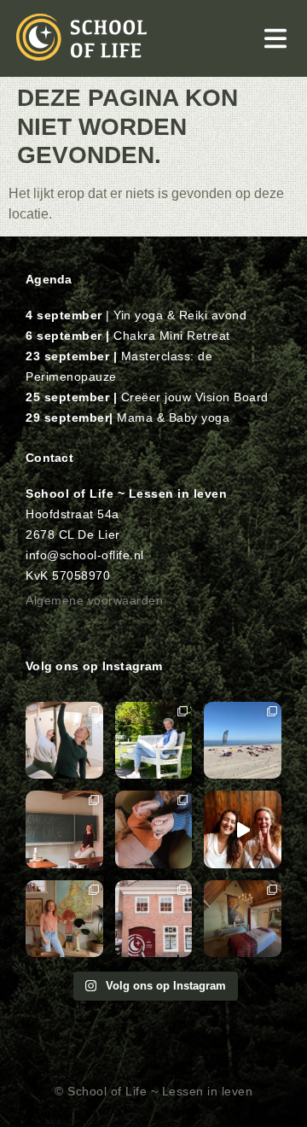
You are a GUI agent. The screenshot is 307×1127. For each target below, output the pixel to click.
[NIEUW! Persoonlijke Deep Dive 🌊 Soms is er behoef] (242, 919)
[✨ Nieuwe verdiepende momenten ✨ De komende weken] (154, 919)
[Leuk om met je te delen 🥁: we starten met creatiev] (154, 741)
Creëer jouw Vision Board (195, 397)
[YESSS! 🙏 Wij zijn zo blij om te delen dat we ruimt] (242, 829)
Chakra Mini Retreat (171, 335)
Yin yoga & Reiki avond (179, 315)
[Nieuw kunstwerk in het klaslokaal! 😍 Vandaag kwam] (64, 919)
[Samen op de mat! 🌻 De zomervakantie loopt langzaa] (64, 741)
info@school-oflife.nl (85, 555)
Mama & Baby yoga (173, 417)
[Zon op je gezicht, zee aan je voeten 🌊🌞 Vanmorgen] (242, 741)
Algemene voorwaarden (94, 600)
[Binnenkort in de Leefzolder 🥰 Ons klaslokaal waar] (64, 829)
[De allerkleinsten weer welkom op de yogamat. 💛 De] (154, 829)
